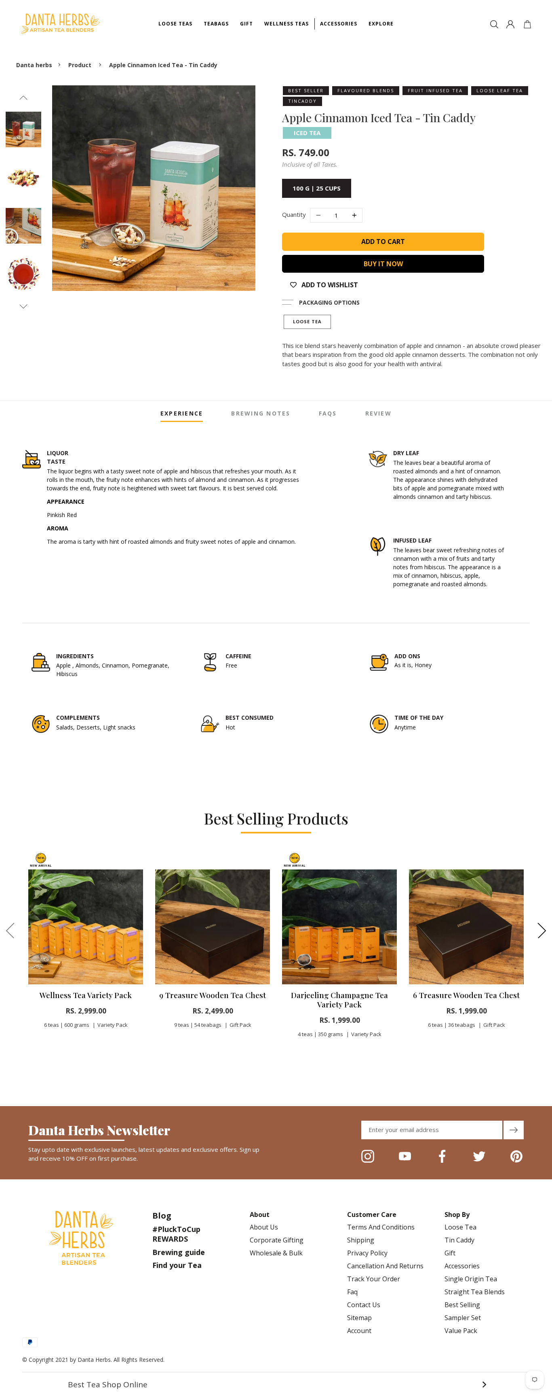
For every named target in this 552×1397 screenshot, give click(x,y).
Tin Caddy (459, 1240)
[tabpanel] (85, 948)
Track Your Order (373, 1278)
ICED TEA (307, 133)
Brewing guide (178, 1252)
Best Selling (462, 1304)
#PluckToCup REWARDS (176, 1234)
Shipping (360, 1240)
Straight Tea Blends (475, 1291)
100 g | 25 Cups (317, 188)
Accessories (462, 1265)
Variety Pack (112, 1024)
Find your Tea (177, 1265)
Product (79, 65)
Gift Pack (240, 1024)
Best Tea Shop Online (277, 1384)
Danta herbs (34, 65)
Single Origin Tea (471, 1278)
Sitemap (359, 1317)
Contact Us (363, 1304)
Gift (450, 1253)
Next (23, 306)
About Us (264, 1227)
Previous (23, 97)
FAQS (328, 413)
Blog (161, 1215)
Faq (352, 1291)
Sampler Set (463, 1317)
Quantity (294, 214)
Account (359, 1330)
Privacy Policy (367, 1253)
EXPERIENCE (181, 413)
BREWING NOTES (260, 413)
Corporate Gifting (276, 1240)
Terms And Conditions (381, 1227)
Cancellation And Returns (385, 1265)
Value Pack (461, 1330)
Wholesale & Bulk (276, 1253)
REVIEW (378, 413)
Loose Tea (307, 321)
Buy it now (383, 263)
